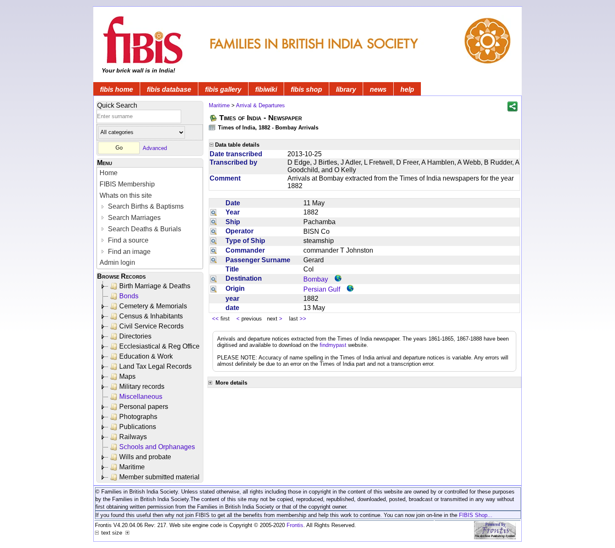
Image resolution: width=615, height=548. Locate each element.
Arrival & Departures (260, 105)
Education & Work (146, 356)
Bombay (315, 279)
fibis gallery (223, 89)
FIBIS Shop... (475, 515)
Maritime (132, 466)
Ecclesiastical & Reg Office (159, 346)
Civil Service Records (151, 326)
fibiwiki (266, 89)
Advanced (155, 148)
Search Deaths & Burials (143, 229)
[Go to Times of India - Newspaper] (214, 117)
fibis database (169, 89)
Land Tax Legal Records (155, 366)
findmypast (333, 345)
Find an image (128, 251)
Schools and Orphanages (157, 446)
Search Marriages (133, 217)
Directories (135, 336)
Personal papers (143, 406)
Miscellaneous (140, 396)
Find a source (127, 240)
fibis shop (306, 89)
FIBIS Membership (127, 184)
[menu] (150, 218)
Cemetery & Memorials (153, 306)
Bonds (128, 296)
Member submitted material (159, 477)
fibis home (116, 89)
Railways (133, 436)
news (378, 89)
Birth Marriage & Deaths (154, 286)
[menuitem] (149, 173)
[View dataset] (212, 127)
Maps (127, 376)
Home (109, 172)
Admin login (117, 262)
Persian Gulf (321, 289)
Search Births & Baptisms (145, 206)
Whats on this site (126, 195)
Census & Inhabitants (151, 316)
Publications (137, 426)
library (346, 89)
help (407, 89)
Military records (141, 386)
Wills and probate (145, 456)
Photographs (138, 416)
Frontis (295, 525)
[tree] (150, 381)
